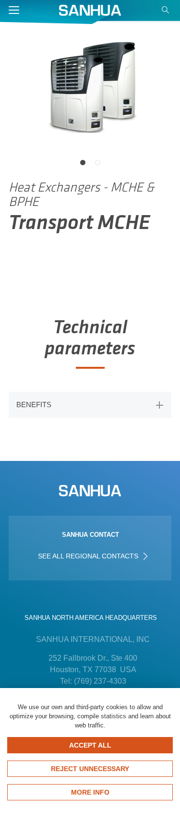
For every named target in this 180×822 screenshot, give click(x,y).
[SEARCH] (166, 12)
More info (90, 792)
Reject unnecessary (90, 769)
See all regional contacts (89, 556)
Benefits (33, 404)
